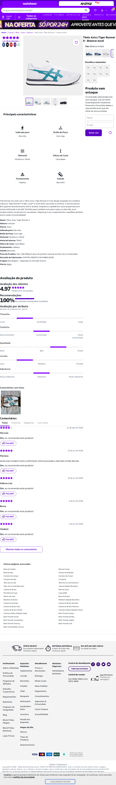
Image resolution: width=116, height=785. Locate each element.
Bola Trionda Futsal (11, 617)
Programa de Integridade (8, 708)
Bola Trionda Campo (66, 613)
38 (107, 67)
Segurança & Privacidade (40, 702)
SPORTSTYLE (73, 14)
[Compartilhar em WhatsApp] (18, 44)
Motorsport (25, 701)
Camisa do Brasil (10, 590)
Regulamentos (9, 697)
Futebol (23, 686)
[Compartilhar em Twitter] (7, 44)
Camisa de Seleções (66, 573)
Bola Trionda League (66, 620)
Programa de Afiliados (8, 682)
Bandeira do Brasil (11, 600)
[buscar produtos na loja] (86, 10)
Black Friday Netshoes (8, 729)
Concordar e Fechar (60, 782)
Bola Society (8, 573)
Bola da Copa (64, 590)
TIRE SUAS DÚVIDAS (79, 669)
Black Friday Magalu (8, 721)
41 (100, 74)
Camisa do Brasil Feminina (69, 607)
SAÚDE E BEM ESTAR (86, 17)
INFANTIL (99, 14)
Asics (9, 264)
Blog (5, 715)
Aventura (24, 714)
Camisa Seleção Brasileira (68, 586)
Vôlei (22, 691)
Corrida (23, 676)
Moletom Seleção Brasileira (69, 600)
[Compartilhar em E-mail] (15, 44)
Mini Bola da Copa (10, 593)
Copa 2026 (63, 593)
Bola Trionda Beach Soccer (14, 627)
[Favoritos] (95, 10)
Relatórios (7, 702)
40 (94, 74)
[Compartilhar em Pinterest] (11, 44)
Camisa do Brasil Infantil (13, 610)
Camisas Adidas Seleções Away (15, 613)
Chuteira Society (10, 579)
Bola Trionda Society (66, 617)
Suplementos (26, 671)
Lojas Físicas (9, 736)
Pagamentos (40, 691)
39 (88, 74)
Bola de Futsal (64, 569)
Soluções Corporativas (9, 690)
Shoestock (62, 764)
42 (107, 74)
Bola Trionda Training (12, 623)
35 (88, 67)
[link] (3, 45)
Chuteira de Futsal (66, 576)
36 (94, 67)
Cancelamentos (42, 696)
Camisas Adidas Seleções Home (71, 610)
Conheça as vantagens (106, 677)
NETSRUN (111, 14)
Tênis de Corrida (10, 583)
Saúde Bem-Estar (25, 707)
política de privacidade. (24, 777)
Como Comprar (41, 709)
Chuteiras (62, 579)
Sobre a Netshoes (11, 668)
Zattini (52, 764)
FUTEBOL (59, 14)
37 (100, 67)
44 (94, 80)
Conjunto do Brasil (11, 603)
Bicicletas (24, 681)
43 (88, 80)
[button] (104, 10)
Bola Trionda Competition (13, 620)
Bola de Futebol (10, 569)
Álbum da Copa (9, 596)
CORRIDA (47, 14)
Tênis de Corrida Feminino (69, 583)
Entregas (39, 676)
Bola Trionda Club (65, 623)
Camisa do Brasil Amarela (68, 603)
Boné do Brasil (64, 596)
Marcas (23, 732)
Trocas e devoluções (40, 669)
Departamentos (27, 745)
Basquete (24, 696)
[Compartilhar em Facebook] (3, 44)
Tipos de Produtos (24, 738)
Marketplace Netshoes (58, 672)
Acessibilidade (41, 714)
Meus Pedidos (41, 686)
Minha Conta (40, 681)
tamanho (95, 62)
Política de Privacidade (8, 674)
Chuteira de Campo (11, 576)
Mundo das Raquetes (25, 720)
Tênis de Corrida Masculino (14, 586)
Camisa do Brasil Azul (12, 607)
